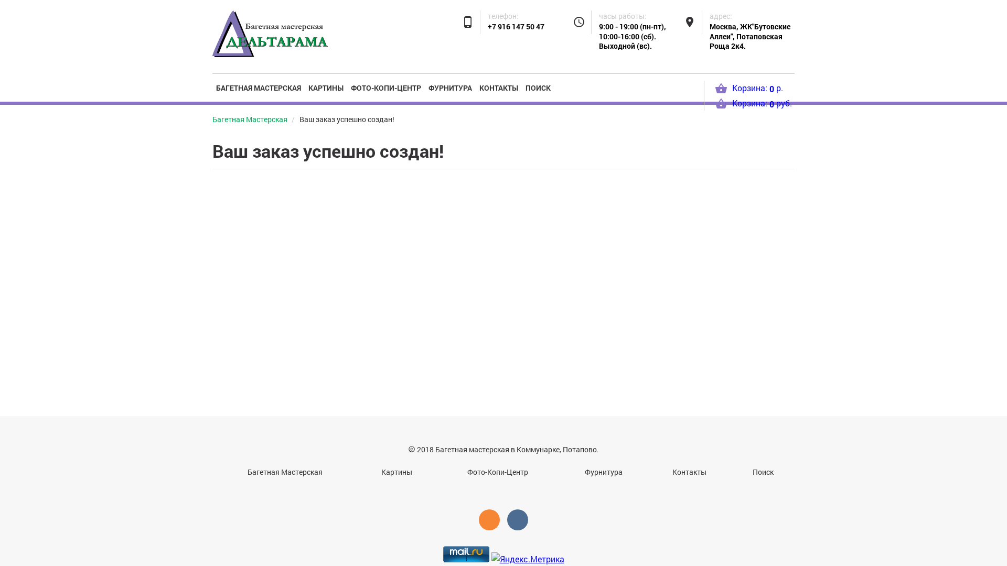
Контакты (498, 88)
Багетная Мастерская (258, 88)
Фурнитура (450, 88)
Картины (326, 88)
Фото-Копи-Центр (386, 88)
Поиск (538, 88)
